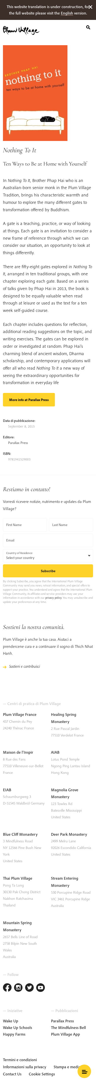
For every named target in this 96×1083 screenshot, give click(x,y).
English (67, 13)
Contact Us (12, 1073)
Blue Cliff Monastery (20, 834)
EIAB (7, 789)
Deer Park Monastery (69, 834)
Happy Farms (14, 1034)
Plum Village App (65, 1034)
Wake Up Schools (17, 1027)
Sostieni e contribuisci (24, 666)
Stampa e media (67, 1066)
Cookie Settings (42, 1073)
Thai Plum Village (17, 878)
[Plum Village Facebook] (7, 988)
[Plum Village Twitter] (29, 988)
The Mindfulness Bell (68, 1027)
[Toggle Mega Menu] (84, 1071)
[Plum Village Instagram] (18, 988)
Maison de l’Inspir (18, 752)
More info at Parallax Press (29, 400)
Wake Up (10, 1020)
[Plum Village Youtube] (40, 988)
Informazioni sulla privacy (24, 1066)
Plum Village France (19, 714)
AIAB (55, 752)
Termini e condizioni (20, 1059)
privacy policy (53, 597)
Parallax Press (18, 443)
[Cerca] (88, 26)
